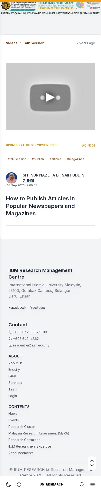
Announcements (20, 453)
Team (12, 389)
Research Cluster (21, 427)
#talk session (17, 159)
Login (12, 396)
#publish (38, 159)
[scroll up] (92, 460)
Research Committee (24, 440)
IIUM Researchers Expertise (29, 446)
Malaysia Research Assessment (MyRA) (38, 433)
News (12, 414)
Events (13, 420)
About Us (15, 363)
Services (15, 383)
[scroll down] (92, 465)
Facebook (17, 307)
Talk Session (33, 43)
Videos (12, 43)
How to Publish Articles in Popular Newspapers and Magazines (40, 206)
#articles (56, 159)
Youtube (37, 307)
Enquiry (14, 370)
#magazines (75, 159)
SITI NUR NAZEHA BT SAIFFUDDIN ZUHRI (53, 178)
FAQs (12, 376)
